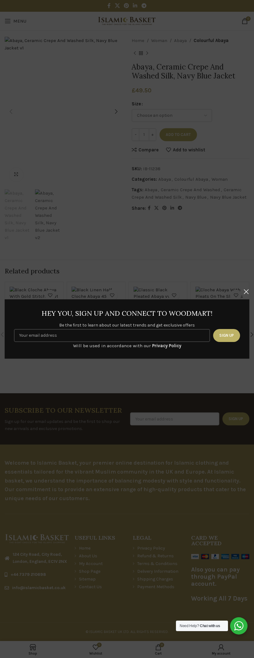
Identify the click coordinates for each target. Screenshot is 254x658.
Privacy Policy (166, 345)
